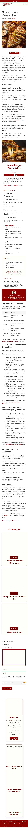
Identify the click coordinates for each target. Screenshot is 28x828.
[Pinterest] (16, 1)
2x (10, 193)
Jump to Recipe (14, 52)
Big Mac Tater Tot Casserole (13, 444)
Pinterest (6, 515)
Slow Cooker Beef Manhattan (14, 813)
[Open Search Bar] (23, 4)
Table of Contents (7, 84)
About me (14, 717)
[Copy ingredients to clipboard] (15, 190)
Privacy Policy (4, 821)
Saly (11, 720)
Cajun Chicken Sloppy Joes (14, 767)
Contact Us (21, 823)
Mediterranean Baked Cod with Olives (14, 790)
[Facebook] (11, 1)
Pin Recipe (20, 175)
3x (13, 193)
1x (7, 193)
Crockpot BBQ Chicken (17, 120)
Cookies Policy (18, 821)
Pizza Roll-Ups (14, 632)
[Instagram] (14, 1)
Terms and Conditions (8, 823)
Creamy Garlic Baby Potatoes (10, 341)
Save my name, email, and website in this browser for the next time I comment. (14, 677)
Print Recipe (9, 175)
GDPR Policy (11, 821)
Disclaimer (24, 821)
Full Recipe (14, 557)
